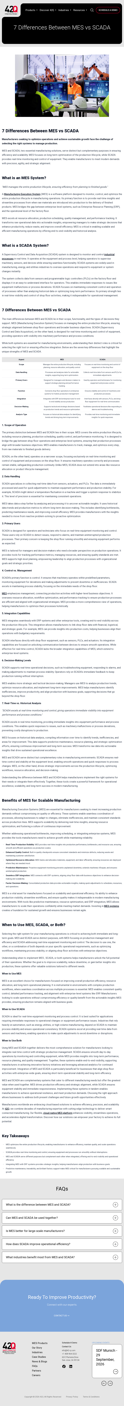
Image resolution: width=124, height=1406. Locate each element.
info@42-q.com (68, 1350)
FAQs (35, 1366)
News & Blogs (39, 1361)
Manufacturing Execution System (22, 194)
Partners (36, 1370)
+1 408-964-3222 (69, 1354)
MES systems (111, 906)
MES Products (39, 1343)
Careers (36, 1375)
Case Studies (39, 1356)
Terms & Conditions (91, 1397)
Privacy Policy (72, 1397)
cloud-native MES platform (57, 1113)
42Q (7, 1108)
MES (4, 593)
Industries (37, 1352)
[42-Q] (11, 10)
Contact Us (66, 1346)
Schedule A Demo (108, 10)
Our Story (37, 1347)
